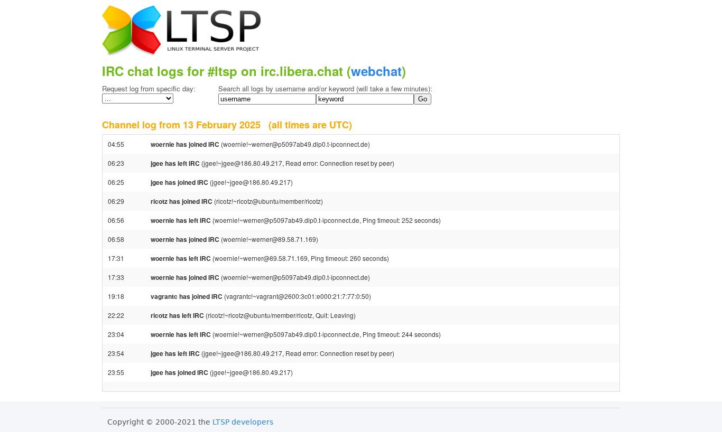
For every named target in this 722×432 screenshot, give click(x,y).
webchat (376, 71)
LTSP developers (242, 422)
